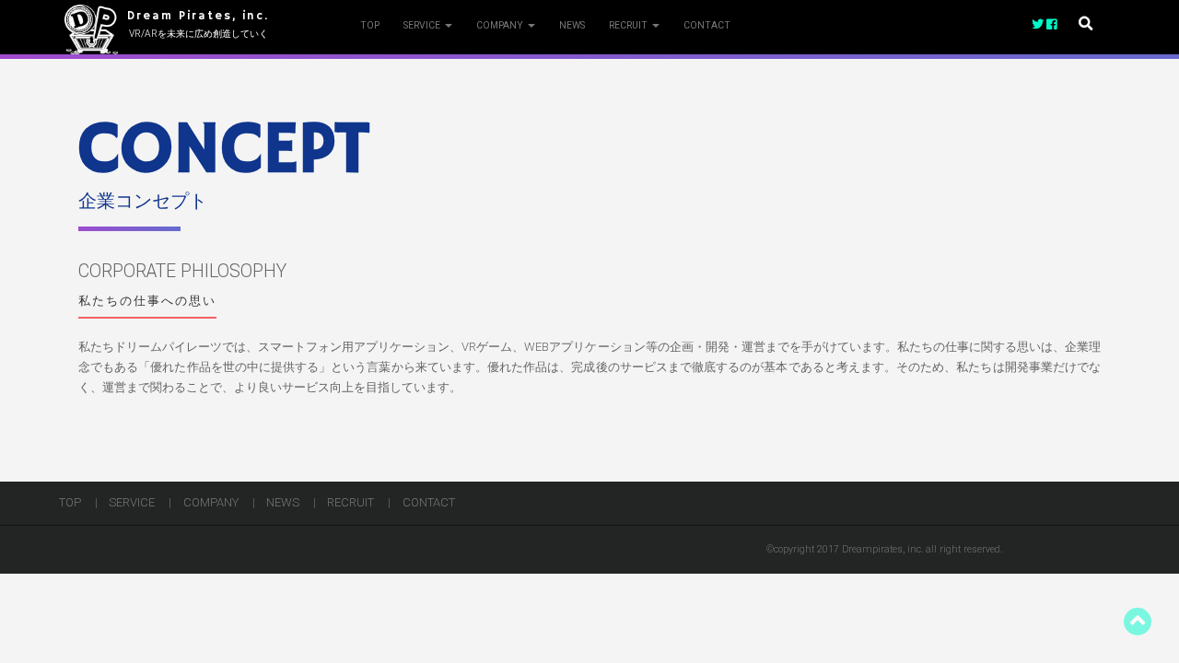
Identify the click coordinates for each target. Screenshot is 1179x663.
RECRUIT (629, 25)
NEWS (572, 25)
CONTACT (706, 25)
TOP (369, 25)
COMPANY (501, 25)
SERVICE (423, 25)
